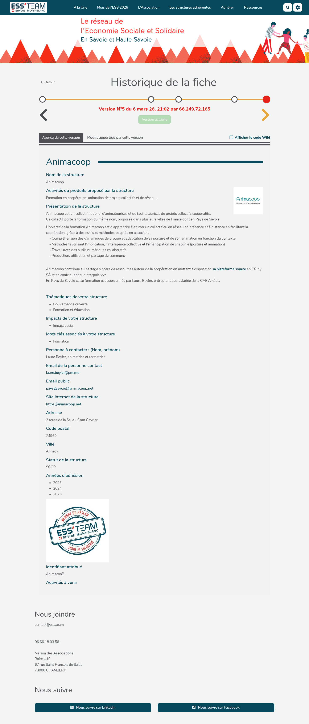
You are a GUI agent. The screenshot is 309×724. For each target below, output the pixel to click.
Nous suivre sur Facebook (218, 707)
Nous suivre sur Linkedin (95, 707)
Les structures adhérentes (190, 7)
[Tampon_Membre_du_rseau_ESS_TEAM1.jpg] (77, 530)
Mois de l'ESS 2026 (112, 7)
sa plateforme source (229, 269)
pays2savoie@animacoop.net (69, 388)
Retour (50, 82)
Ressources (253, 7)
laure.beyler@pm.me (62, 372)
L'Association (149, 7)
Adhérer (227, 7)
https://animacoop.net (63, 404)
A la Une (80, 7)
